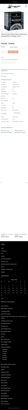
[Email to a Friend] (9, 62)
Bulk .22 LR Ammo (5, 403)
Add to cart (13, 51)
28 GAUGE (4, 357)
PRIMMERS (4, 393)
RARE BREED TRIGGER (6, 398)
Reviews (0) (3, 76)
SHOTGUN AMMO (9, 32)
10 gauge (4, 353)
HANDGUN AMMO (6, 375)
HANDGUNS (4, 344)
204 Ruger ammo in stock (7, 320)
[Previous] (1, 185)
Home (2, 32)
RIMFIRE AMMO (5, 390)
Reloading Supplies (5, 377)
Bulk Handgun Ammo (6, 328)
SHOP (2, 266)
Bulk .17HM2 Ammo (6, 314)
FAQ (2, 253)
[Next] (27, 185)
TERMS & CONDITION (6, 269)
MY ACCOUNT (5, 261)
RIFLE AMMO (4, 382)
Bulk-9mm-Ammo (5, 339)
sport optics (4, 385)
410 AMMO (4, 349)
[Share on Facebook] (5, 62)
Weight (3, 46)
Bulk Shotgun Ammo (6, 388)
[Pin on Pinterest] (12, 62)
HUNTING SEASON (6, 258)
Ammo (2, 336)
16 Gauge (4, 355)
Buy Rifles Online (5, 367)
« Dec (2, 298)
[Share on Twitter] (7, 62)
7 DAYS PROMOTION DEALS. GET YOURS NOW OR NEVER (13, 317)
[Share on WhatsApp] (2, 62)
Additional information (7, 73)
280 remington (4, 401)
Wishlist (3, 272)
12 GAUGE (16, 32)
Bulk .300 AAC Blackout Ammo (8, 364)
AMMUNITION (5, 372)
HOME (2, 256)
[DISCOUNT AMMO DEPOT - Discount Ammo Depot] (14, 6)
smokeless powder (5, 311)
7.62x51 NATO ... (5, 306)
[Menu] (2, 6)
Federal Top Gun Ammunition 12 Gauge (7, 235)
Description (4, 70)
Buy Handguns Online (6, 342)
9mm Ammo (4, 380)
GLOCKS (3, 334)
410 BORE (4, 359)
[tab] (14, 70)
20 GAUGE (4, 351)
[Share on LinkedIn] (14, 62)
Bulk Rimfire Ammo (5, 323)
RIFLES (2, 369)
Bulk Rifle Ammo (5, 396)
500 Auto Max (4, 326)
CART (2, 248)
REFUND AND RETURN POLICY (9, 264)
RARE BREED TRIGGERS (7, 308)
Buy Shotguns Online (6, 331)
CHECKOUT (4, 251)
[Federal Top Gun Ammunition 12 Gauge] (7, 181)
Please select (17, 113)
